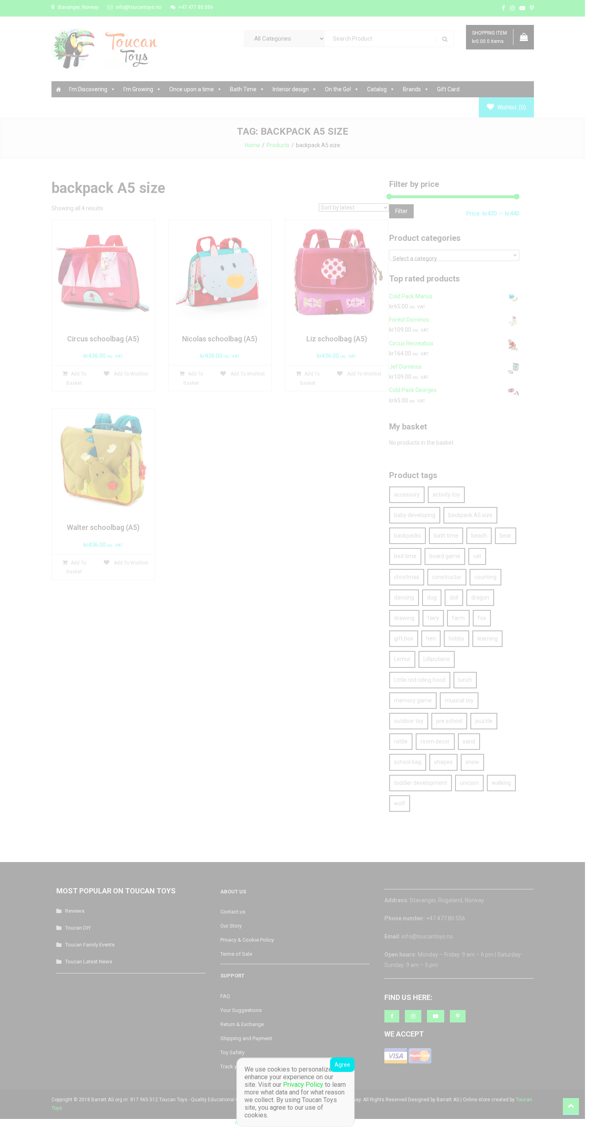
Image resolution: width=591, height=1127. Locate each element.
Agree (342, 1064)
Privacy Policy (303, 1084)
